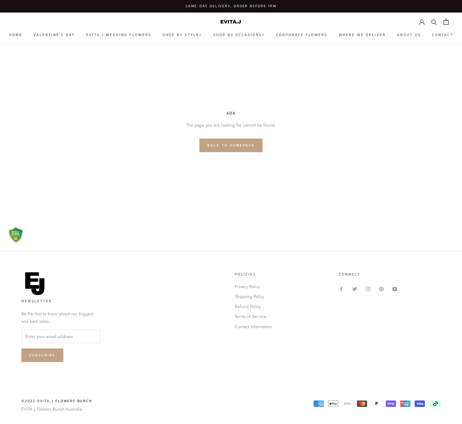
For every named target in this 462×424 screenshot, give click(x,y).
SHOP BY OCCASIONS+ (239, 35)
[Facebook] (341, 288)
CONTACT (442, 35)
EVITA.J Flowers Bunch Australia (51, 409)
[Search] (434, 22)
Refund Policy (248, 306)
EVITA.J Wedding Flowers (118, 35)
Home (15, 35)
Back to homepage (231, 145)
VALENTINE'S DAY (54, 35)
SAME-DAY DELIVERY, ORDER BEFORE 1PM (231, 6)
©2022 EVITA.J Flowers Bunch (56, 401)
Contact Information (253, 326)
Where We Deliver (362, 35)
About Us (409, 35)
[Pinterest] (381, 288)
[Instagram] (368, 288)
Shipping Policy (249, 296)
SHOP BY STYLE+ (182, 35)
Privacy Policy (247, 286)
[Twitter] (354, 288)
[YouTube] (394, 288)
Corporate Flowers (302, 35)
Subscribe (42, 355)
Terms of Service (250, 316)
